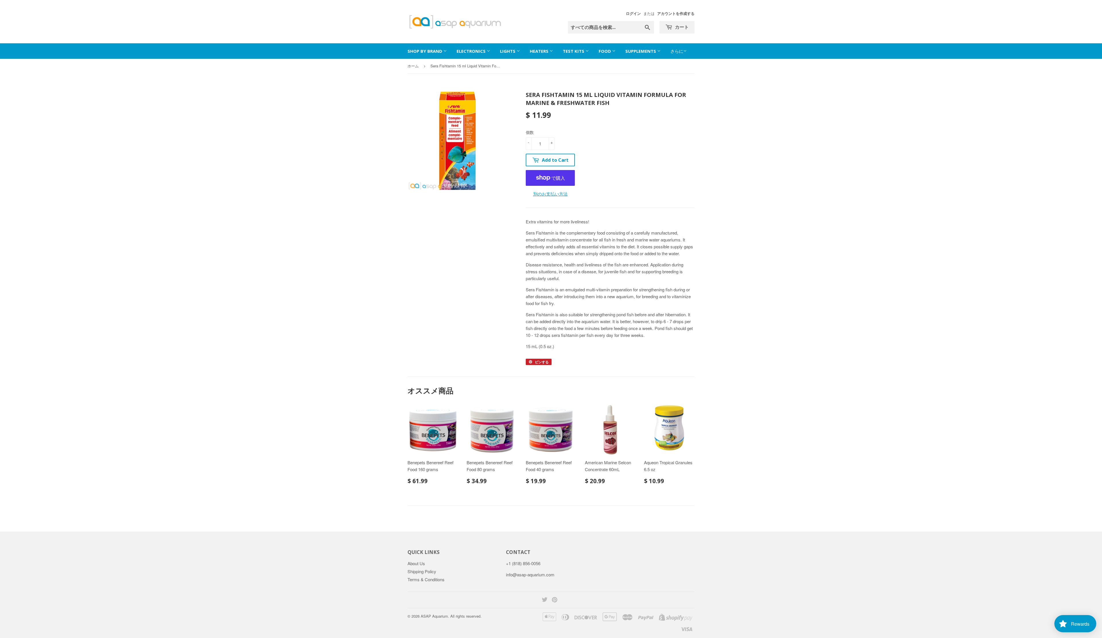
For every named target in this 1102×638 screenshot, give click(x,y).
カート (681, 27)
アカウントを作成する (675, 13)
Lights (508, 51)
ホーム (413, 66)
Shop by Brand (425, 51)
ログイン (633, 13)
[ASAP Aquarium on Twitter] (545, 600)
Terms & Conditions (426, 579)
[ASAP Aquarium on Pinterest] (555, 600)
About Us (416, 563)
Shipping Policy (422, 571)
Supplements (641, 51)
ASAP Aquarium (434, 616)
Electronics (472, 51)
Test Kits (574, 51)
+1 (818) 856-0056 (523, 563)
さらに (676, 51)
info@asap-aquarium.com (530, 574)
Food (605, 51)
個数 (530, 132)
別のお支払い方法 (550, 194)
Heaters (540, 51)
